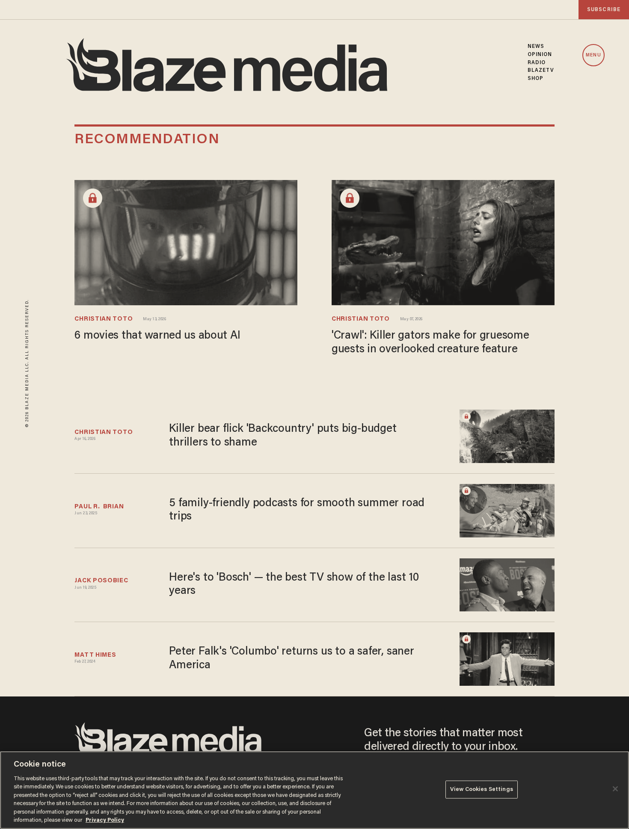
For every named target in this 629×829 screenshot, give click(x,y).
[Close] (615, 788)
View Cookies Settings (481, 789)
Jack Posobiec (101, 581)
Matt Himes (95, 655)
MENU (593, 55)
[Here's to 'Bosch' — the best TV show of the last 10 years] (507, 584)
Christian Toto (103, 319)
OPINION (540, 54)
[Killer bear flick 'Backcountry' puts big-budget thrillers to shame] (507, 435)
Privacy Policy (105, 820)
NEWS (536, 46)
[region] (314, 790)
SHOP (535, 78)
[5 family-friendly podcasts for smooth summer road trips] (507, 509)
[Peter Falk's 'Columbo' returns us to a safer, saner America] (507, 658)
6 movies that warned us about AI (157, 336)
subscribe (603, 9)
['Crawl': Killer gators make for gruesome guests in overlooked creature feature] (443, 242)
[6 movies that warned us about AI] (185, 242)
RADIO (537, 62)
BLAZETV (541, 70)
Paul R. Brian (99, 507)
